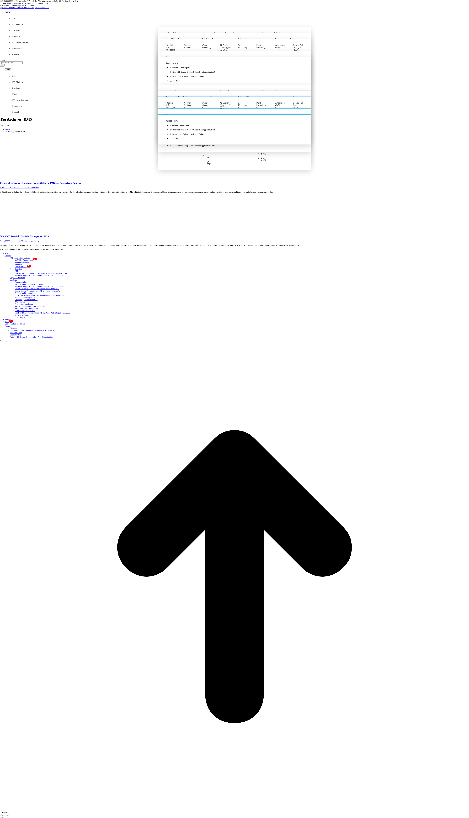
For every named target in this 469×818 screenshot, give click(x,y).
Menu (8, 12)
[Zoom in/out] (8, 815)
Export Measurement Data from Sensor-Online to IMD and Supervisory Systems (40, 183)
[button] (234, 812)
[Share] (3, 815)
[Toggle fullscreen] (6, 815)
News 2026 (4, 188)
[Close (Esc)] (1, 815)
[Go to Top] (234, 810)
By (12, 188)
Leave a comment (32, 188)
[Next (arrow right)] (3, 817)
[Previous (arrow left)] (1, 817)
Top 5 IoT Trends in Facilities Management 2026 (24, 236)
